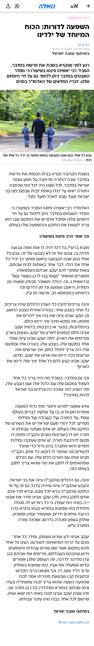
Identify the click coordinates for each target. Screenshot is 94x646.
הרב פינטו (82, 622)
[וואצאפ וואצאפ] (17, 6)
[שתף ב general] (8, 6)
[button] (74, 6)
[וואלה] (47, 6)
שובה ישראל (66, 622)
